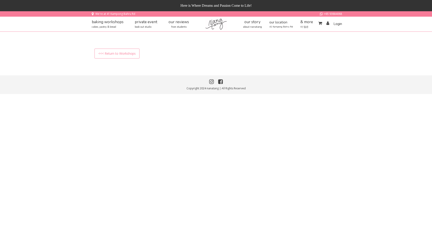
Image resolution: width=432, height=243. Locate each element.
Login (337, 23)
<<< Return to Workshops (117, 53)
